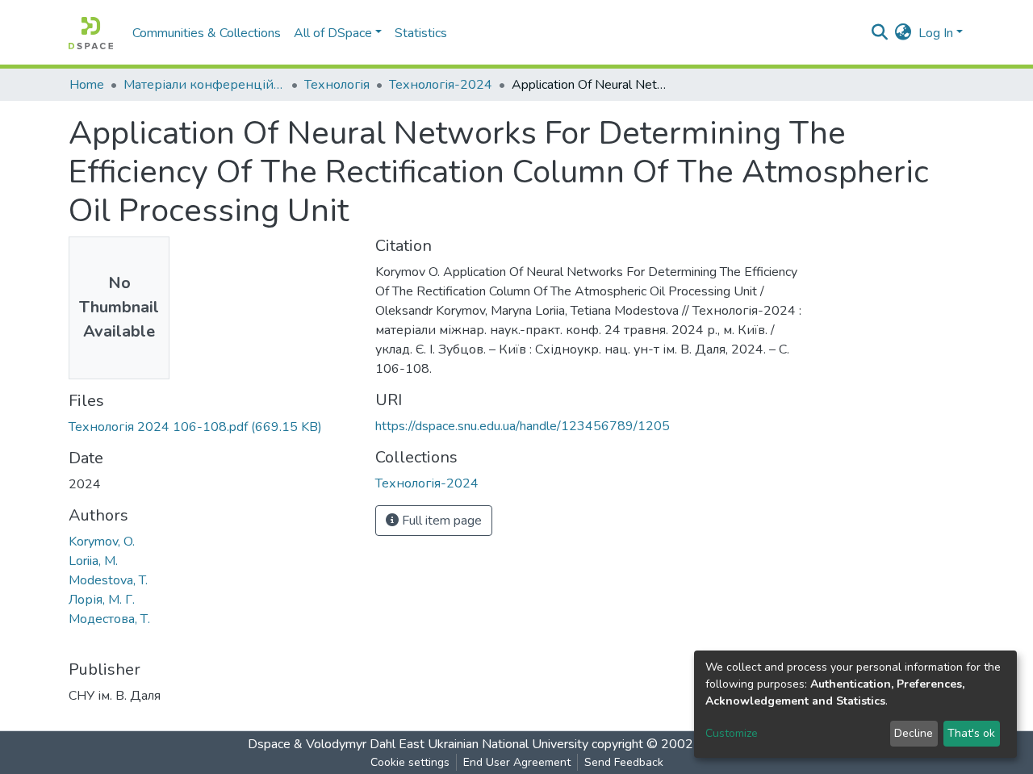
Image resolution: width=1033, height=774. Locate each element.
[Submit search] (880, 33)
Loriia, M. (93, 561)
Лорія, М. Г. (102, 600)
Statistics (421, 33)
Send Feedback (623, 762)
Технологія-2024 (440, 85)
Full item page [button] (440, 520)
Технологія (337, 85)
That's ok (971, 733)
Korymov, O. (102, 541)
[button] (903, 33)
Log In (935, 33)
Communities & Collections (206, 33)
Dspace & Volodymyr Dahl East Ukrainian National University (418, 744)
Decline (913, 733)
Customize (731, 733)
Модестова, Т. (109, 619)
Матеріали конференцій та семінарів (204, 85)
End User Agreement (517, 762)
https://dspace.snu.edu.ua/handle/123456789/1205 (522, 426)
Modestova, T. (108, 580)
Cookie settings (410, 762)
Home (86, 85)
